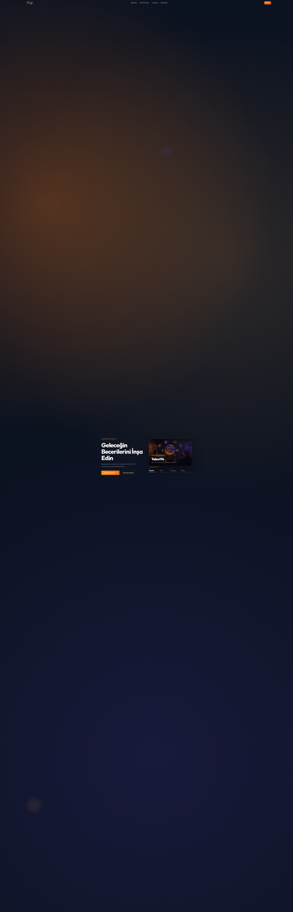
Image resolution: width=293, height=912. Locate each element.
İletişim (267, 2)
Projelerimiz (155, 2)
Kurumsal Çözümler (109, 473)
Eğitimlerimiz (164, 2)
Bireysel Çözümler (128, 473)
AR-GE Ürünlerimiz (144, 2)
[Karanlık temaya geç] (261, 2)
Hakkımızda (134, 2)
